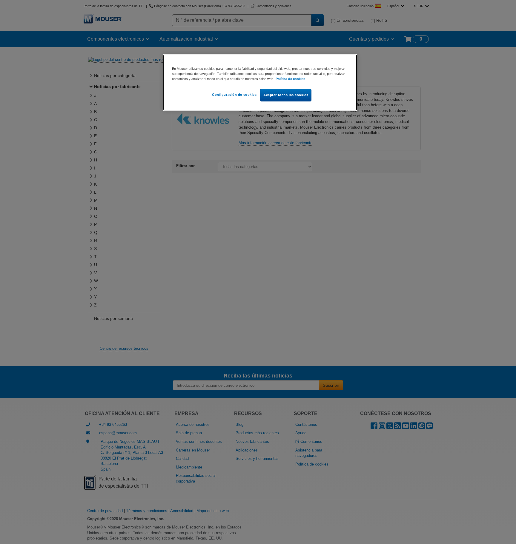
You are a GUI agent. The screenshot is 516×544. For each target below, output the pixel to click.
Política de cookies (290, 79)
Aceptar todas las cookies (285, 95)
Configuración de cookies (234, 94)
